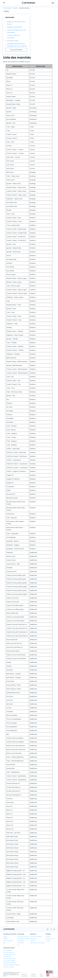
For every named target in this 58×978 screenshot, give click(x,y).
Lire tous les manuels (16, 49)
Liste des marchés (13, 41)
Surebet (5, 936)
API (18, 945)
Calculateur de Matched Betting (11, 965)
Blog (4, 943)
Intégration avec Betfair (14, 27)
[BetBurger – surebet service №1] (28, 2)
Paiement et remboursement (37, 943)
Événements (21, 943)
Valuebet (5, 938)
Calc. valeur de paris (8, 952)
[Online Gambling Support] (49, 972)
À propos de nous (50, 938)
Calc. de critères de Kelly (9, 958)
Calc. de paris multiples (9, 960)
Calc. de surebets (7, 950)
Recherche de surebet (23, 936)
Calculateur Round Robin (9, 962)
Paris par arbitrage (8, 940)
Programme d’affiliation (36, 936)
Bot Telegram (21, 940)
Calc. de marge (7, 956)
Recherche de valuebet (23, 938)
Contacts (48, 936)
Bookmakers (33, 938)
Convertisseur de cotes (9, 954)
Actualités (32, 940)
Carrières (48, 940)
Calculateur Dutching (8, 967)
